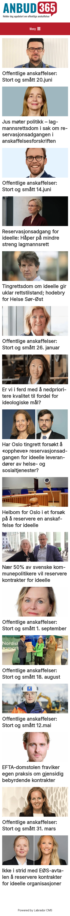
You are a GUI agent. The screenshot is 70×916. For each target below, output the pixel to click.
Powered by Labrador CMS (35, 910)
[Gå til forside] (30, 10)
